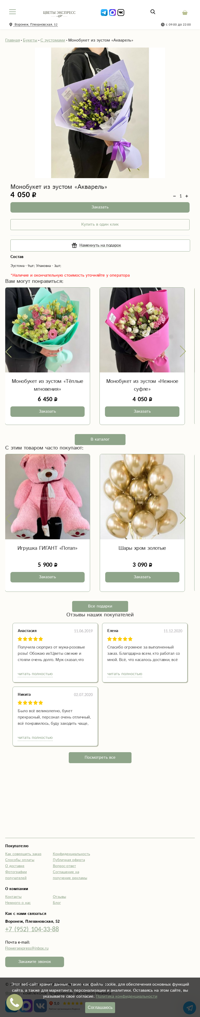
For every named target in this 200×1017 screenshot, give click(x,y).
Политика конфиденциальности (126, 996)
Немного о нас (18, 902)
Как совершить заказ (23, 854)
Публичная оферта (69, 860)
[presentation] (8, 351)
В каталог (100, 439)
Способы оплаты (19, 860)
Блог (57, 902)
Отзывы (59, 896)
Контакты (13, 896)
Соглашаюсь (100, 1007)
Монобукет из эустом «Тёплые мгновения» (47, 385)
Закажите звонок (34, 962)
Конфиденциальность (71, 854)
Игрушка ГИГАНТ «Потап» (47, 548)
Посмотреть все (100, 758)
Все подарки (100, 606)
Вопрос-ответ (64, 866)
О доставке (14, 866)
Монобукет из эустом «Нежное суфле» (142, 385)
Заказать (100, 207)
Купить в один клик (100, 224)
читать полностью (35, 674)
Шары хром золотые (142, 548)
